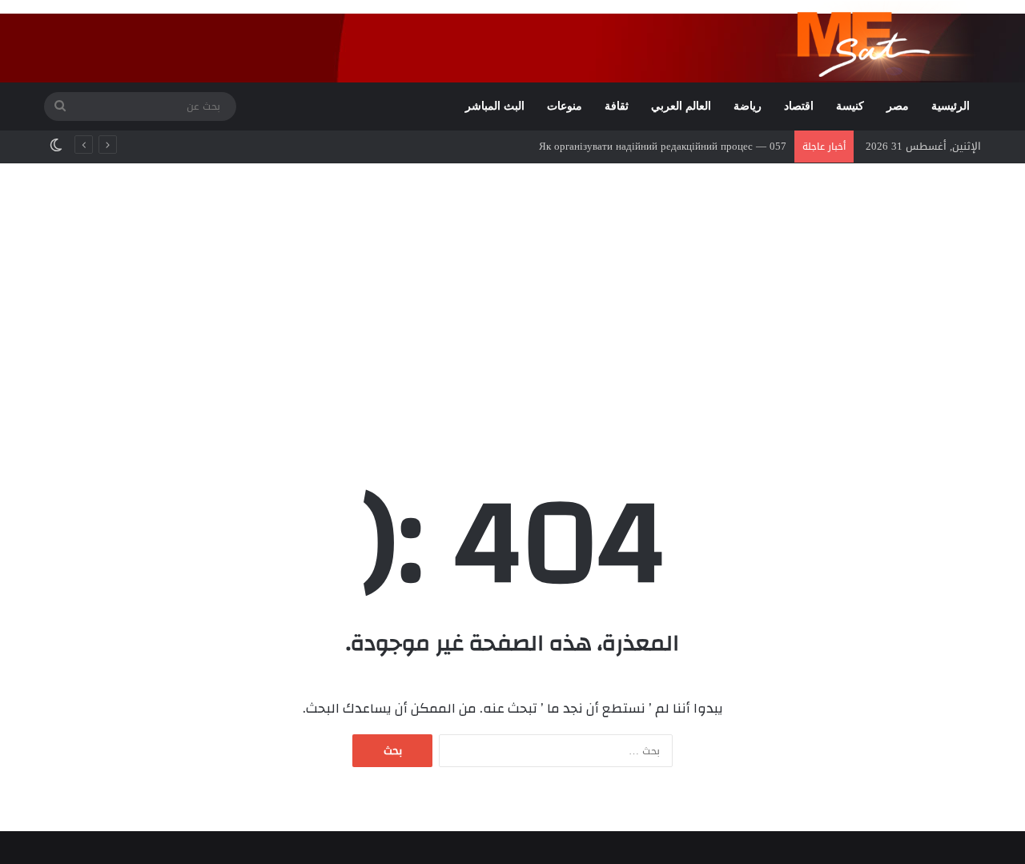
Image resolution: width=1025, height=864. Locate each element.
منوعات (564, 106)
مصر (897, 106)
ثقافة (617, 106)
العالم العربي (681, 106)
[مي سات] (878, 41)
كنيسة (850, 106)
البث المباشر (495, 106)
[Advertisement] (512, 299)
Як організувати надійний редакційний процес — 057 (662, 146)
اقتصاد (799, 106)
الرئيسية (950, 106)
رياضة (748, 106)
